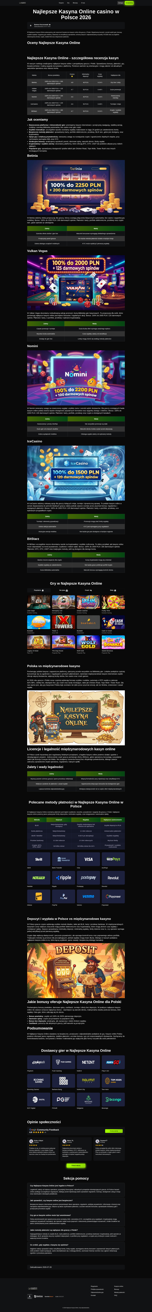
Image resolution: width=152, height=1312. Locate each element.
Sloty (111, 590)
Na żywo (62, 590)
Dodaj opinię (114, 1131)
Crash (87, 590)
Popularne (37, 590)
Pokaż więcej (76, 1165)
